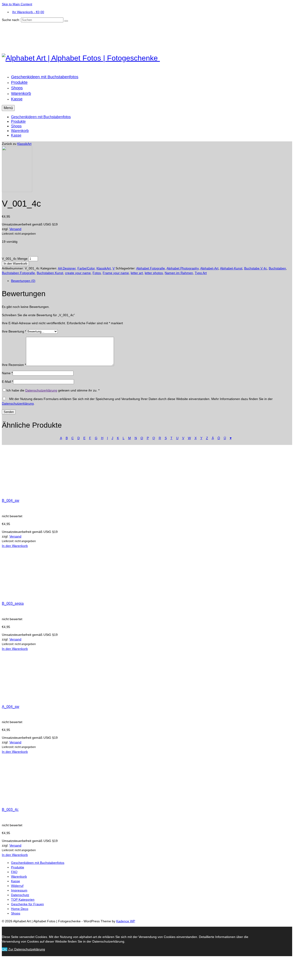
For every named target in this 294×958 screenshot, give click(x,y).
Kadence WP (125, 921)
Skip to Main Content (17, 4)
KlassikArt (24, 144)
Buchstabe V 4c (255, 268)
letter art (137, 273)
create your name (78, 273)
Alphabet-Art (209, 268)
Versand (15, 229)
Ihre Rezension (14, 365)
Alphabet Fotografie (150, 268)
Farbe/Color (86, 268)
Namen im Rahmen (179, 273)
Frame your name (116, 273)
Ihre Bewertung (14, 331)
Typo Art (201, 273)
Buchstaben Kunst (50, 273)
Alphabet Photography (183, 268)
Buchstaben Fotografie (18, 273)
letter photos (154, 273)
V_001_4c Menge (15, 258)
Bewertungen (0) (23, 281)
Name (7, 373)
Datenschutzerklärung (41, 390)
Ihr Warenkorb (28, 12)
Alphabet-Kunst (231, 268)
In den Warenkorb (15, 263)
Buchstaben (277, 268)
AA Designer (67, 268)
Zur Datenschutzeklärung (26, 949)
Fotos (97, 273)
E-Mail (7, 381)
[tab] (151, 280)
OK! (4, 949)
